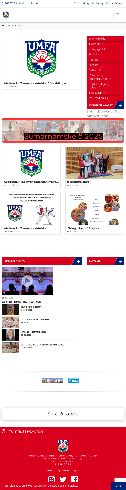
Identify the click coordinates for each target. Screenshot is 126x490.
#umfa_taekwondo (25, 431)
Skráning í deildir (102, 3)
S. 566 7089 (62, 464)
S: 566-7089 (9, 3)
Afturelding (81, 3)
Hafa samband (28, 3)
